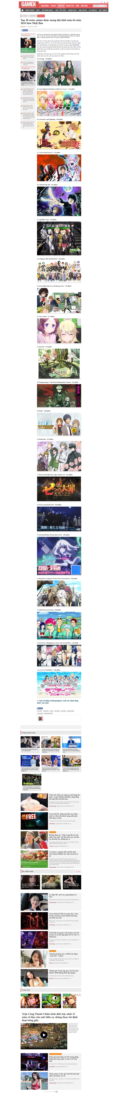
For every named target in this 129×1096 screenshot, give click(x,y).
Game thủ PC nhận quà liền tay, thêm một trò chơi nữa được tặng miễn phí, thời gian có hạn (63, 816)
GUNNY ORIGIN (30, 10)
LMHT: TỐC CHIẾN (60, 10)
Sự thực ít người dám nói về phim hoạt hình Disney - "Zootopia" (28, 63)
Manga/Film (56, 846)
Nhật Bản (76, 45)
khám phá (46, 711)
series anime (70, 711)
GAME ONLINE (83, 10)
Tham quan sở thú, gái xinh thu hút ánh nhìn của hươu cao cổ (64, 1075)
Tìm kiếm (106, 6)
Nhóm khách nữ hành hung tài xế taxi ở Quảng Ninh (28, 83)
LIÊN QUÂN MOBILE (47, 10)
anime (56, 41)
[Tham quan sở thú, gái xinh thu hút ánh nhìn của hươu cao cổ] (34, 1081)
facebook (101, 2)
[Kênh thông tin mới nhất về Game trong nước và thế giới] (29, 4)
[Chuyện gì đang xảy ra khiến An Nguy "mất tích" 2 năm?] (34, 959)
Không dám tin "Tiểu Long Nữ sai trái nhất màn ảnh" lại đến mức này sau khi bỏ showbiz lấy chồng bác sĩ (64, 837)
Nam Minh (51, 1066)
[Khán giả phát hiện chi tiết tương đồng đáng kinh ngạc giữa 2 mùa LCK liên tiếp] (34, 1062)
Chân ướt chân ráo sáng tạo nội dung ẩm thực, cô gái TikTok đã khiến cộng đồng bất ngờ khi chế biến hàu (64, 797)
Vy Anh (51, 846)
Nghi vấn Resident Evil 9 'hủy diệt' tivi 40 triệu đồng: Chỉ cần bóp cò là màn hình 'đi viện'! (28, 99)
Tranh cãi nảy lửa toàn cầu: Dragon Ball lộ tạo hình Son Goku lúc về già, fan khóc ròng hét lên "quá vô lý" (28, 124)
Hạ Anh (51, 963)
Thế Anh (51, 978)
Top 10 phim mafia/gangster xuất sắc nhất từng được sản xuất (27, 50)
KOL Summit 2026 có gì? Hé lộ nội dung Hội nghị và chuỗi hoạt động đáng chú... (30, 769)
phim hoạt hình (48, 713)
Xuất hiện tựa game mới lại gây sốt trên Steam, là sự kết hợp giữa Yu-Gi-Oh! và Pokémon (64, 935)
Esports (57, 1066)
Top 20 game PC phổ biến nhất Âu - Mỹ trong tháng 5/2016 (28, 57)
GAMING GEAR (72, 10)
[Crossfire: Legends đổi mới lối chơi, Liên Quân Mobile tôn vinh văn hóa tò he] (34, 859)
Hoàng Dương (52, 806)
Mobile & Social (61, 806)
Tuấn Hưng (52, 823)
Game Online (59, 823)
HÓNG (77, 5)
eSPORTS (53, 5)
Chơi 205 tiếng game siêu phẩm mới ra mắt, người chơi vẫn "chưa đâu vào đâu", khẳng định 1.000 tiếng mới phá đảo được (28, 91)
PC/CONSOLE (93, 10)
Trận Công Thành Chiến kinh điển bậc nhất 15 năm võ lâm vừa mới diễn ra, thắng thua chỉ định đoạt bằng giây (50, 1017)
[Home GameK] (22, 10)
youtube (104, 2)
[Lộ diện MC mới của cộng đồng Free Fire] (34, 902)
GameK (24, 16)
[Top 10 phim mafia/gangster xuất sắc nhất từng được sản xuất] (28, 42)
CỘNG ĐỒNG (84, 5)
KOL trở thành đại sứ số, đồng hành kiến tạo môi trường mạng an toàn (71, 751)
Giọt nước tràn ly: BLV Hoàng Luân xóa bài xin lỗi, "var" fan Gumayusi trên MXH (28, 107)
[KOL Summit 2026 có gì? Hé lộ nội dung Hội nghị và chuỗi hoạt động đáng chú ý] (30, 761)
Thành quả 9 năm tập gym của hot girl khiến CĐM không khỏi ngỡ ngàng (63, 972)
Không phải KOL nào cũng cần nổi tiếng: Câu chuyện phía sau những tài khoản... (50, 751)
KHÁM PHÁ (61, 5)
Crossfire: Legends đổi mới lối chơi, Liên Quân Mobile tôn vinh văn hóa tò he (63, 854)
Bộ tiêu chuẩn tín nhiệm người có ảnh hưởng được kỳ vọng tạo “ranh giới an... (50, 769)
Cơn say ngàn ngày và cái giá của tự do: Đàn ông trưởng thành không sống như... (31, 788)
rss (107, 2)
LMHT (38, 10)
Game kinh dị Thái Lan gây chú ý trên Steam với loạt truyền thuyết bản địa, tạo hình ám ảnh (63, 916)
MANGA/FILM (70, 5)
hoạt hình (40, 713)
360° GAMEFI (103, 10)
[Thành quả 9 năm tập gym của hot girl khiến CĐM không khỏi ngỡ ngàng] (34, 978)
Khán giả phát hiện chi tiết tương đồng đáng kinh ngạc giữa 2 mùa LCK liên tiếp (63, 1059)
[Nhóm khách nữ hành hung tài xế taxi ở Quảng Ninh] (28, 75)
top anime (57, 711)
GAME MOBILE (45, 5)
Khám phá (33, 16)
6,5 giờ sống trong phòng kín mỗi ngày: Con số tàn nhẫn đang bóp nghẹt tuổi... (71, 769)
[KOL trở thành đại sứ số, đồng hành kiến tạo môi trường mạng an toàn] (71, 742)
